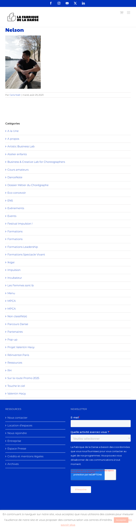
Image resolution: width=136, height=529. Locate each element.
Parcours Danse (17, 324)
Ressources (14, 362)
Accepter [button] (121, 520)
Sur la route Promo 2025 (23, 378)
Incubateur (14, 277)
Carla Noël (15, 95)
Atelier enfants (17, 154)
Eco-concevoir (16, 192)
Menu (11, 293)
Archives (13, 464)
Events (11, 216)
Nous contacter (17, 417)
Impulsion (14, 270)
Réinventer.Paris (18, 355)
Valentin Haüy (16, 393)
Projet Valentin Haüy (21, 347)
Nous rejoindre (17, 433)
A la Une (13, 131)
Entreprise (14, 441)
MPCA (11, 300)
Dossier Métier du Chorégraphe (28, 185)
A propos (13, 138)
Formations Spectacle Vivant (26, 254)
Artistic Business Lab (21, 146)
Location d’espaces (19, 425)
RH (9, 370)
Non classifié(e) (17, 316)
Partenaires (15, 331)
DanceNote (14, 177)
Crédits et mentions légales (25, 456)
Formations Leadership (22, 247)
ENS (10, 200)
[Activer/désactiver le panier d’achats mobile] (121, 12)
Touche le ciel (16, 386)
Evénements (15, 208)
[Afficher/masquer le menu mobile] (129, 12)
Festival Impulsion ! (20, 223)
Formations (14, 231)
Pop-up (12, 339)
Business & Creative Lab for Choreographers (36, 161)
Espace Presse (16, 448)
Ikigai (11, 262)
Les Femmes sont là (20, 285)
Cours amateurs (18, 169)
